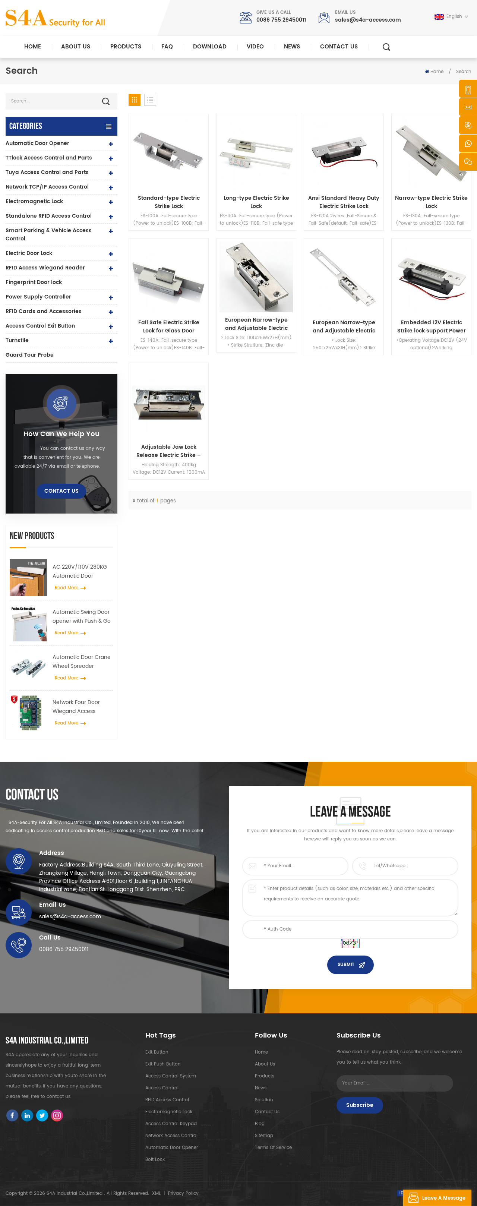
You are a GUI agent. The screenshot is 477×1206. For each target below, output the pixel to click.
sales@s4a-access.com (368, 20)
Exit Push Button (163, 1064)
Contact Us (339, 46)
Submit (346, 964)
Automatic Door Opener (37, 143)
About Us (75, 46)
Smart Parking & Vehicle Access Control (49, 234)
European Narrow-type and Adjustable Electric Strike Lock (256, 324)
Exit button (156, 1052)
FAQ (167, 46)
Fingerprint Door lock (34, 282)
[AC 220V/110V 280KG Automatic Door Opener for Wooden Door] (28, 577)
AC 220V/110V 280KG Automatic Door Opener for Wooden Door (80, 572)
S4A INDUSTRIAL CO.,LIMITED (47, 1041)
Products (125, 46)
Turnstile (17, 340)
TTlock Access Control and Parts (49, 158)
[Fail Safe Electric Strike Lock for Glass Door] (168, 278)
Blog (260, 1123)
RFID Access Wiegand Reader (45, 267)
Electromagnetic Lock (34, 201)
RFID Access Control (167, 1100)
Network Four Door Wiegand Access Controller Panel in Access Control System (82, 707)
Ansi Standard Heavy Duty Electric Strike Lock (343, 202)
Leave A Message (443, 1198)
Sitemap (264, 1135)
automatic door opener (171, 1147)
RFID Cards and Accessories (44, 311)
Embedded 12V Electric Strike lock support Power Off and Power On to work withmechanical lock (431, 327)
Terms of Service (273, 1147)
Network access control (171, 1135)
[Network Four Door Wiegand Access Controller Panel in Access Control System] (28, 713)
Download (210, 46)
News (292, 46)
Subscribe (359, 1105)
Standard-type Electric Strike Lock (169, 202)
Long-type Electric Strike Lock (256, 202)
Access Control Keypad (171, 1123)
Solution (264, 1100)
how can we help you (61, 434)
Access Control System (170, 1076)
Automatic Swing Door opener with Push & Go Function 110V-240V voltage (82, 617)
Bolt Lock (155, 1159)
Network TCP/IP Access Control (47, 187)
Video (255, 46)
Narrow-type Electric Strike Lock (431, 202)
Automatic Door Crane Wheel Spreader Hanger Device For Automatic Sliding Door (82, 662)
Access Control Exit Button (40, 326)
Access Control (162, 1088)
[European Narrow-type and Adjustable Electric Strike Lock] (256, 276)
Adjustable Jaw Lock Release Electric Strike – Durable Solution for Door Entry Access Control (169, 451)
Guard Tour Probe (30, 355)
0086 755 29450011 (281, 20)
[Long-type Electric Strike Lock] (256, 153)
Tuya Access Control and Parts (47, 172)
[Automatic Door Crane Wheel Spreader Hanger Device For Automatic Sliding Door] (28, 667)
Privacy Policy (183, 1193)
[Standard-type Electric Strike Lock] (168, 153)
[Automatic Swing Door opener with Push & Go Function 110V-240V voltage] (28, 622)
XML (156, 1193)
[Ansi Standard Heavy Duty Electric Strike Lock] (343, 153)
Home (32, 46)
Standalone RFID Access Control (49, 216)
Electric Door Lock (29, 253)
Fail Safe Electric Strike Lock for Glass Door (168, 327)
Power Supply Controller (38, 297)
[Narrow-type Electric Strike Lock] (431, 153)
